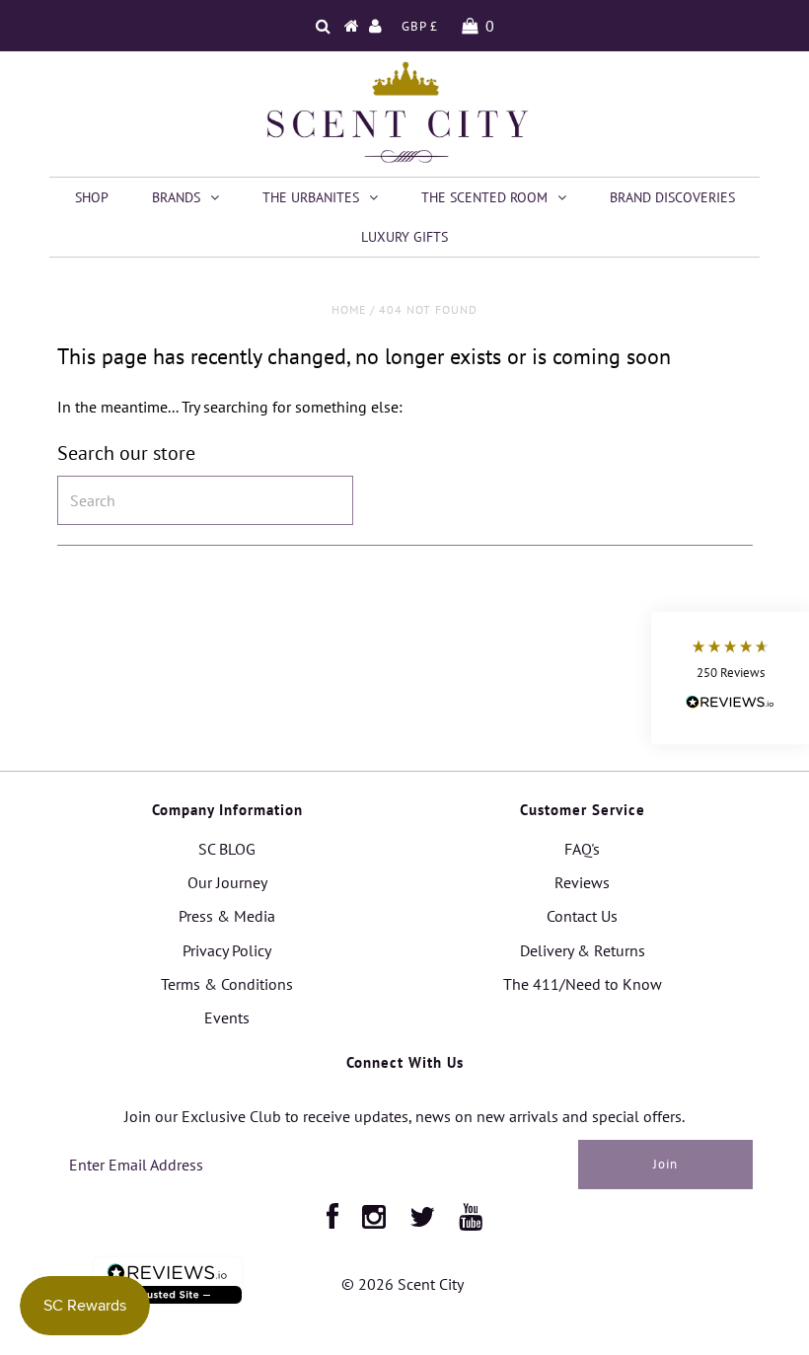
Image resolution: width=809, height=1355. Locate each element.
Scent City (431, 1284)
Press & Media (227, 916)
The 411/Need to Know (582, 984)
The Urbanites (310, 197)
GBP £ (420, 26)
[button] (730, 677)
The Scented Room (484, 197)
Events (227, 1017)
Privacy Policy (227, 950)
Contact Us (582, 916)
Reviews (582, 882)
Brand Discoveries (672, 197)
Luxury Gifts (404, 237)
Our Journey (227, 882)
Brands (176, 197)
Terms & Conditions (227, 984)
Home (348, 309)
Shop (92, 197)
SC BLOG (227, 849)
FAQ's (582, 849)
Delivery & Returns (582, 950)
